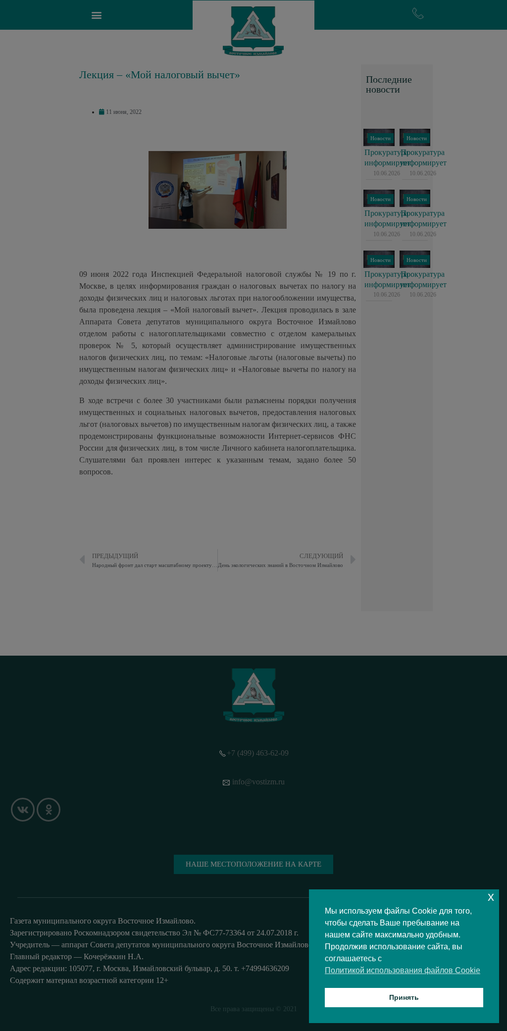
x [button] (491, 896)
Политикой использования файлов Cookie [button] (402, 970)
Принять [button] (404, 997)
